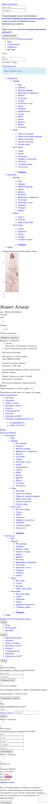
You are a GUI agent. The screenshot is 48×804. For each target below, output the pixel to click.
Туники (21, 100)
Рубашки (22, 108)
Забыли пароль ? (8, 712)
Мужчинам (12, 174)
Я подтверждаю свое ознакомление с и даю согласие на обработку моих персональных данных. (23, 19)
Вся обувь (20, 490)
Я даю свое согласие (24, 30)
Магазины (9, 397)
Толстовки (22, 98)
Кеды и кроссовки (25, 139)
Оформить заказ (7, 782)
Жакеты (21, 95)
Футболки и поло (25, 202)
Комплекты (21, 485)
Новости (9, 408)
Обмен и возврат (12, 643)
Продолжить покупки (10, 698)
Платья (21, 114)
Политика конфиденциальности (19, 418)
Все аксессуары (23, 509)
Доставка (11, 49)
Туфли (21, 217)
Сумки (20, 150)
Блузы (20, 106)
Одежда (16, 81)
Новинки (21, 87)
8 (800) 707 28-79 (17, 425)
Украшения (23, 166)
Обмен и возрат (12, 402)
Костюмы (22, 127)
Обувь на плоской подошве (30, 136)
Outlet (9, 247)
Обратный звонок (9, 4)
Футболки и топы (25, 103)
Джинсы (21, 121)
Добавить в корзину (9, 337)
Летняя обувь (24, 144)
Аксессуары (18, 147)
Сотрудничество (12, 410)
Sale (20, 84)
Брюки (21, 119)
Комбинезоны (24, 111)
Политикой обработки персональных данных (23, 18)
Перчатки (22, 161)
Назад (3, 622)
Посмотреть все (9, 66)
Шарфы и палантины (27, 158)
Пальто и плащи (23, 551)
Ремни (21, 153)
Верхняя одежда (25, 90)
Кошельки (22, 156)
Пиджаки (22, 205)
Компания (9, 400)
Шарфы (21, 236)
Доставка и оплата (13, 405)
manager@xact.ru (17, 422)
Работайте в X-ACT (13, 416)
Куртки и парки (22, 549)
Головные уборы (25, 164)
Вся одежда (21, 443)
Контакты (9, 413)
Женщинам (12, 78)
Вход (9, 41)
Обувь (15, 129)
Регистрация (13, 44)
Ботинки (21, 219)
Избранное (12, 46)
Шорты (21, 124)
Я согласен (6, 802)
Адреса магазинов (13, 637)
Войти (3, 716)
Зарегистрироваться (9, 395)
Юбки (20, 116)
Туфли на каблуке (26, 133)
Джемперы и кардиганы (28, 92)
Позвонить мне (7, 680)
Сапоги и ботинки (25, 141)
